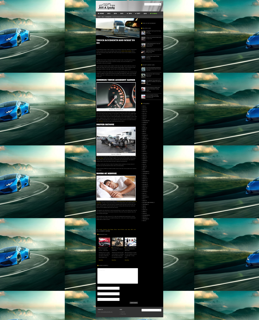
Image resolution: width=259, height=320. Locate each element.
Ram (143, 193)
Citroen (143, 140)
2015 (121, 13)
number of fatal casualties (126, 51)
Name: (99, 285)
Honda (143, 157)
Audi (143, 126)
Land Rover (144, 173)
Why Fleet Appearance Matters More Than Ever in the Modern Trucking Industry (153, 89)
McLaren (144, 182)
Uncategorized (108, 16)
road (126, 229)
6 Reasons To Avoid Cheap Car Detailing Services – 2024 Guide (103, 249)
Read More (101, 260)
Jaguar (143, 166)
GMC (143, 155)
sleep (129, 229)
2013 (108, 13)
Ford (143, 151)
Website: (99, 296)
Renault (144, 195)
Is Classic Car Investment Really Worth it (153, 37)
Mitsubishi (144, 186)
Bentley (144, 127)
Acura (143, 124)
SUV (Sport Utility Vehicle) (147, 202)
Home (99, 16)
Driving (143, 147)
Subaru (143, 200)
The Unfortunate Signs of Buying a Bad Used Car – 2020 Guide (130, 249)
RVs (143, 198)
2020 (143, 118)
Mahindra (144, 178)
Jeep (143, 167)
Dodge (143, 146)
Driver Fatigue (110, 229)
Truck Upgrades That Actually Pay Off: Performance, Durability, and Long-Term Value (153, 81)
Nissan (143, 187)
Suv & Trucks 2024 (99, 318)
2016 (130, 13)
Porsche (144, 191)
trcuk (135, 229)
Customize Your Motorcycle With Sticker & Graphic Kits (117, 249)
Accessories (144, 120)
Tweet (90, 20)
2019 (143, 117)
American (105, 229)
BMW (143, 131)
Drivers (115, 229)
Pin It (90, 28)
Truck (143, 213)
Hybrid (154, 13)
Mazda (143, 180)
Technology (144, 204)
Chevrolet (144, 138)
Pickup (143, 189)
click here (101, 121)
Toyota (143, 209)
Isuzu (143, 164)
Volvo (143, 220)
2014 (115, 13)
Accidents (144, 122)
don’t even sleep (99, 158)
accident (100, 229)
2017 (138, 13)
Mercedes (144, 184)
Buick (143, 133)
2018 (145, 13)
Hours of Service (121, 229)
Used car (144, 217)
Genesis (144, 153)
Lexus (143, 175)
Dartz (143, 144)
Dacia (143, 142)
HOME (101, 13)
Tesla (143, 206)
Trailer (143, 211)
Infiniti (143, 162)
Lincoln (143, 177)
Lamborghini (145, 171)
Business (144, 135)
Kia (143, 169)
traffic (132, 229)
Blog (143, 129)
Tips (103, 16)
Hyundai (144, 160)
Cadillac (144, 137)
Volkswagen (145, 218)
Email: (99, 291)
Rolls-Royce (144, 197)
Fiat (143, 149)
